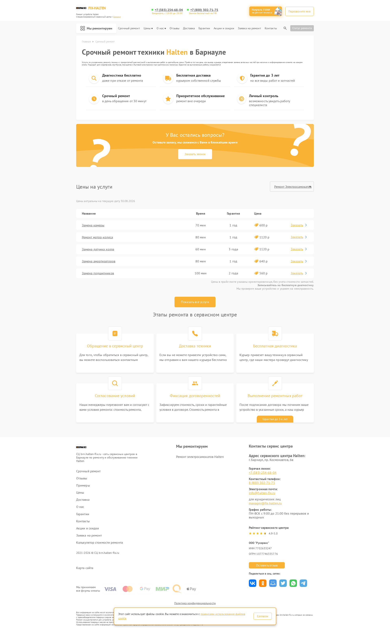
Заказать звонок (195, 154)
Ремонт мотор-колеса (97, 237)
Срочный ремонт (129, 28)
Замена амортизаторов (98, 261)
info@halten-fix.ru (262, 493)
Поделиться (252, 583)
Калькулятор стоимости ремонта (99, 542)
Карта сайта (84, 568)
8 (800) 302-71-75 (262, 483)
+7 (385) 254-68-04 (169, 10)
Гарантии (204, 28)
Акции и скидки (224, 28)
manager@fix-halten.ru (265, 503)
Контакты (271, 28)
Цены (147, 28)
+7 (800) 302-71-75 (204, 10)
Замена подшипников (98, 273)
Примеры (83, 485)
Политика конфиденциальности (195, 603)
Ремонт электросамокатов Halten (200, 457)
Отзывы (174, 28)
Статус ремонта (302, 28)
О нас (160, 28)
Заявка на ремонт (249, 28)
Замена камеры (93, 225)
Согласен (262, 616)
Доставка (189, 28)
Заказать (297, 225)
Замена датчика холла (98, 249)
